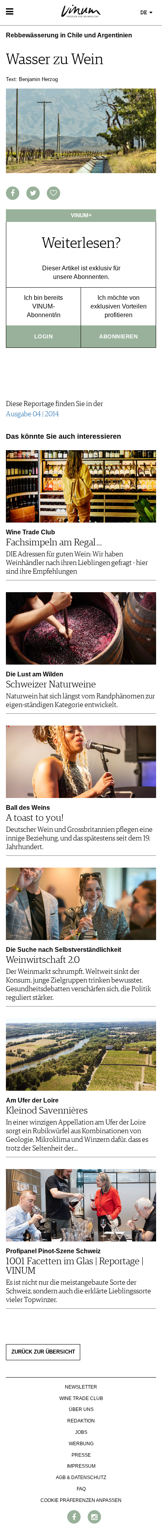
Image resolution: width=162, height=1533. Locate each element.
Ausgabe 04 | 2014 (32, 414)
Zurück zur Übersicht (43, 1352)
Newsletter (81, 1387)
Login (43, 336)
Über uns (81, 1409)
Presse (81, 1455)
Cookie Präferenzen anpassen (81, 1500)
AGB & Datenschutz (81, 1477)
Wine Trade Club (81, 1398)
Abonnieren (118, 336)
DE (144, 12)
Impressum (81, 1466)
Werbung (81, 1443)
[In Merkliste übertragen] (53, 193)
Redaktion (81, 1421)
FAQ (81, 1489)
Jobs (81, 1432)
